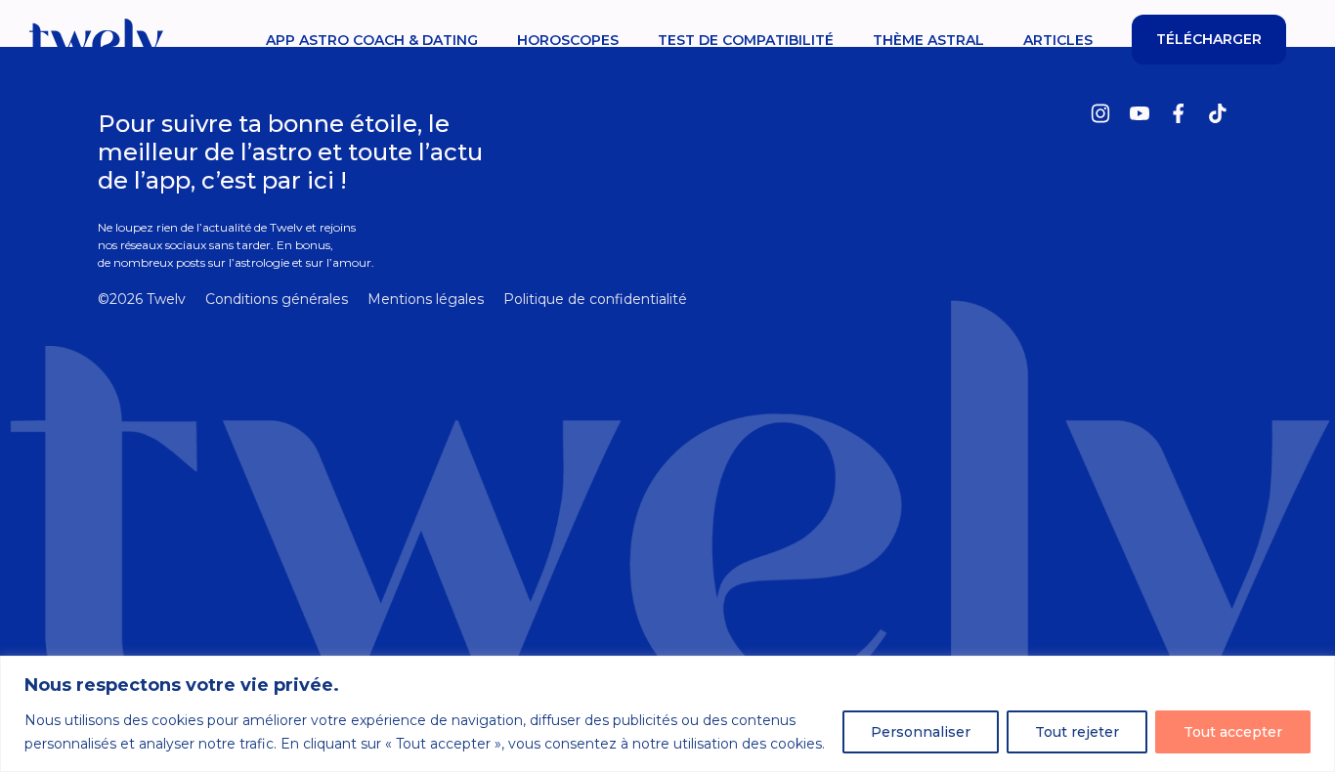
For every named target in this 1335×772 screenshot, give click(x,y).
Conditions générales (276, 299)
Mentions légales (425, 299)
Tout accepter (1233, 732)
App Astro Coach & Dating (372, 40)
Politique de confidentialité (595, 299)
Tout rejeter (1077, 732)
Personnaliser (920, 732)
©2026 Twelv (142, 299)
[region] (667, 714)
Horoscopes (568, 40)
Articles (1058, 40)
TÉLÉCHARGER (1209, 39)
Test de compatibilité (746, 40)
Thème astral (928, 40)
